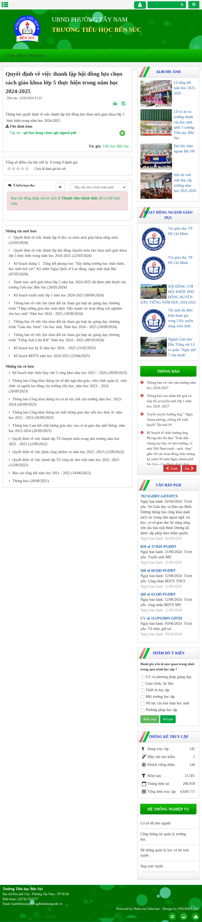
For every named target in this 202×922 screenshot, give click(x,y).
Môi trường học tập (160, 697)
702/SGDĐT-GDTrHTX (159, 496)
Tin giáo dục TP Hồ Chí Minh (180, 231)
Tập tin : (42, 133)
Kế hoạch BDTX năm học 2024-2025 (41, 356)
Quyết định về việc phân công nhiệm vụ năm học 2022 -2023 (58, 452)
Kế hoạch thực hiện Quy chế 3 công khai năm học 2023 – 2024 (59, 373)
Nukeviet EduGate (147, 909)
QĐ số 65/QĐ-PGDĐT (158, 594)
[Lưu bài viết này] (124, 103)
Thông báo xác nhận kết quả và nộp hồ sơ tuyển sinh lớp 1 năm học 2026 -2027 (169, 401)
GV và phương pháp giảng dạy (168, 677)
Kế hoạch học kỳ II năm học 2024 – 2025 (45, 348)
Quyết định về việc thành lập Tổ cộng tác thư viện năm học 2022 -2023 (65, 460)
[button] (122, 133)
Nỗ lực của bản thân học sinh (167, 703)
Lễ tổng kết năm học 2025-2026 (185, 88)
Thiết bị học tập (157, 690)
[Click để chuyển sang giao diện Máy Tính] (184, 916)
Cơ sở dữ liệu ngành (155, 823)
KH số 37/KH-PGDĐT (158, 547)
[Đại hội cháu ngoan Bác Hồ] (156, 156)
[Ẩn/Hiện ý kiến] (60, 187)
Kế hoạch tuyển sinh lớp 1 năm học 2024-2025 (48, 295)
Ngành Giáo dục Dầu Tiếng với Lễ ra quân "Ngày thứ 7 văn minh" (182, 347)
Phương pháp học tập (161, 710)
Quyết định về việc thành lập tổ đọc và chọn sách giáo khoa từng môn (66, 237)
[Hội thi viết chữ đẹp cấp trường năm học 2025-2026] (156, 185)
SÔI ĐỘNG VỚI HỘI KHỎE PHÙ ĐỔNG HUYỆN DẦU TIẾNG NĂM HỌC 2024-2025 (168, 294)
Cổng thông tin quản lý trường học (163, 836)
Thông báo (20, 481)
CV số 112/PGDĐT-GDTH (161, 618)
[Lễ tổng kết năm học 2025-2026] (156, 93)
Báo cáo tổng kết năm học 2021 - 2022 (41, 473)
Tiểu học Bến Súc (116, 146)
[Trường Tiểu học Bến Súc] (27, 28)
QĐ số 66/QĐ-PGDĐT (158, 571)
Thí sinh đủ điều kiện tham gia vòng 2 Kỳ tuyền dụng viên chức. (180, 318)
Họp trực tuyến (151, 866)
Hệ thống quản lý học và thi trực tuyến (164, 852)
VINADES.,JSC (188, 909)
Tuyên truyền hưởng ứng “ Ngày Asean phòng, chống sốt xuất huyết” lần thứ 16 (170, 419)
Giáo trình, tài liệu (159, 683)
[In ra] (115, 103)
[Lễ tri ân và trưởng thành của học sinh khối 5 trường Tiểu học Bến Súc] (156, 122)
